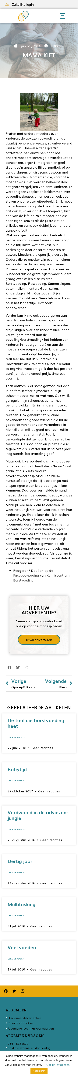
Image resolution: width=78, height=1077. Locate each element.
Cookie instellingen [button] (57, 1064)
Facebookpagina (26, 575)
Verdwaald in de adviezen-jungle (38, 815)
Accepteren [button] (39, 1070)
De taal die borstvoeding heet (36, 723)
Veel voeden (22, 947)
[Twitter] (18, 667)
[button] (62, 16)
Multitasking (21, 904)
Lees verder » (16, 737)
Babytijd (17, 769)
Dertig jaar (20, 861)
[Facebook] (9, 667)
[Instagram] (26, 667)
